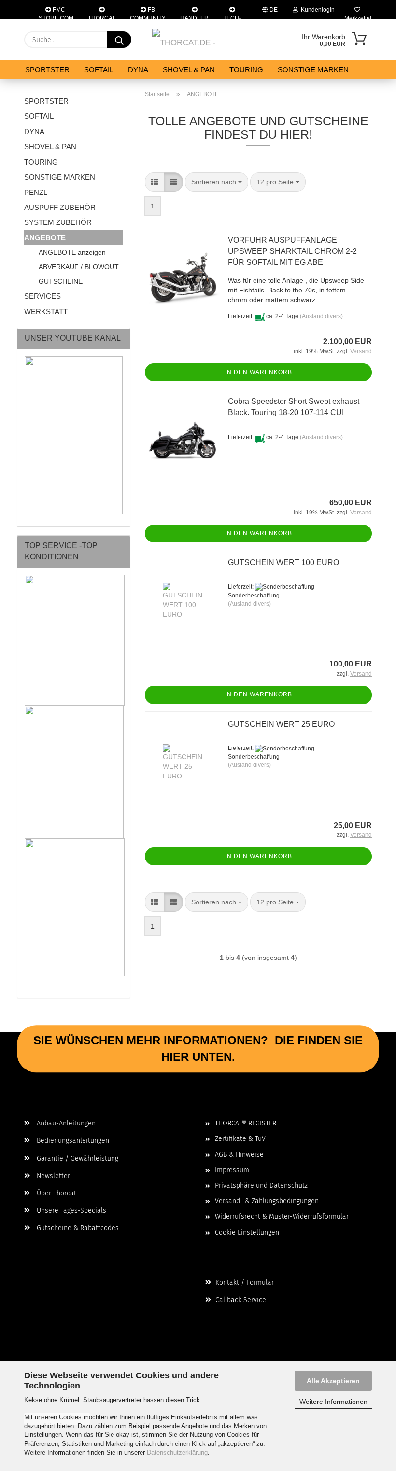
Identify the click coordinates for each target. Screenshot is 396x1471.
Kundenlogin (316, 9)
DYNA (138, 70)
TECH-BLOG (232, 17)
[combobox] (216, 182)
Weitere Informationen (333, 1401)
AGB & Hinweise (239, 1155)
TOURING (246, 70)
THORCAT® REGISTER (245, 1123)
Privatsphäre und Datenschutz (261, 1185)
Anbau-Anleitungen (65, 1123)
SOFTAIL (98, 70)
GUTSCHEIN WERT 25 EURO (281, 724)
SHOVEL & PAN (189, 70)
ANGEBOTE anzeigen (72, 252)
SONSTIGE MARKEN (313, 70)
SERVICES (42, 296)
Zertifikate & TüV (240, 1139)
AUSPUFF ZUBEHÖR (60, 207)
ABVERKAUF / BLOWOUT (79, 267)
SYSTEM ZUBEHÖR (58, 222)
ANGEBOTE (45, 238)
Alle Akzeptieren (333, 1381)
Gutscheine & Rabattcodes (77, 1228)
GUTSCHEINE (61, 281)
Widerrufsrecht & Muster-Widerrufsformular (282, 1216)
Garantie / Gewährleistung (76, 1158)
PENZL (35, 192)
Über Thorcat (55, 1193)
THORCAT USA (101, 17)
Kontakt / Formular (243, 1282)
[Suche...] (119, 39)
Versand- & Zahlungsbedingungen (267, 1201)
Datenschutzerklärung (177, 1452)
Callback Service (239, 1300)
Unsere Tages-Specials (70, 1211)
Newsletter (52, 1176)
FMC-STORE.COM (56, 12)
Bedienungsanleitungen (72, 1141)
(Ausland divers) (321, 316)
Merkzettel (357, 17)
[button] (154, 182)
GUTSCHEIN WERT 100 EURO (283, 562)
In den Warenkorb (258, 372)
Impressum (232, 1170)
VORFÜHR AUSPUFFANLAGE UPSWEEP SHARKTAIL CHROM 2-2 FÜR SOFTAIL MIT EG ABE (292, 251)
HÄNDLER (194, 17)
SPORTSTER (47, 70)
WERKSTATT (46, 311)
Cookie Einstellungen (247, 1232)
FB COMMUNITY (148, 12)
